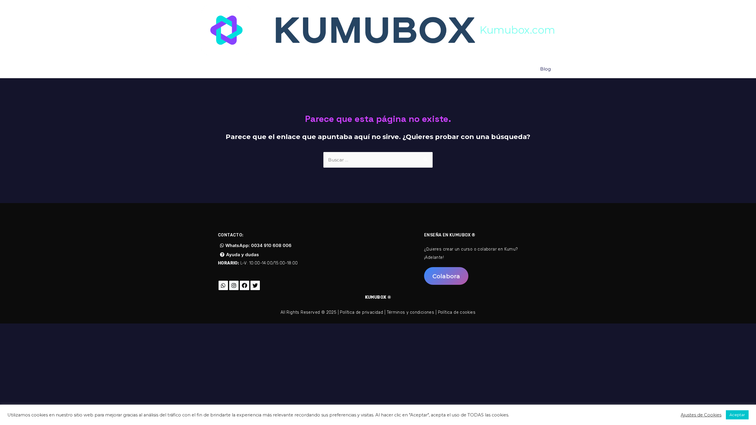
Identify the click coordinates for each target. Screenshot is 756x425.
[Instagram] (234, 285)
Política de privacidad (361, 312)
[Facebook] (244, 285)
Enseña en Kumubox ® (449, 235)
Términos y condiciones (410, 312)
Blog (545, 69)
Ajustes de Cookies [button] (701, 415)
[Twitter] (255, 285)
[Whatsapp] (223, 285)
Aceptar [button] (737, 414)
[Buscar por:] (378, 160)
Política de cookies (457, 312)
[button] (256, 245)
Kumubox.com (517, 30)
